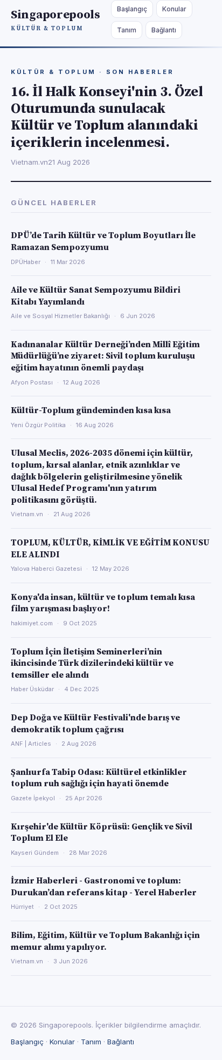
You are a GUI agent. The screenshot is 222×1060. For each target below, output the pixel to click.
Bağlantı (163, 30)
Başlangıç (132, 9)
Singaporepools (55, 20)
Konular (174, 9)
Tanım (126, 30)
